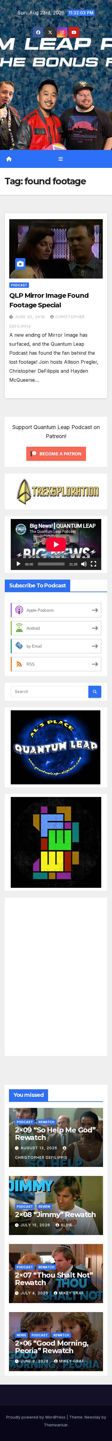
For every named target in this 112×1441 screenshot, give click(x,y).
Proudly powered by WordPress (36, 1417)
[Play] (19, 564)
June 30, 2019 (30, 317)
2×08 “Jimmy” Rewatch (55, 1214)
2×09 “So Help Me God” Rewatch (55, 1134)
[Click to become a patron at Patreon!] (56, 453)
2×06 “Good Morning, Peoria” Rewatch (51, 1347)
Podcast (19, 285)
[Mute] (84, 564)
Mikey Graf (71, 1293)
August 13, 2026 (40, 1148)
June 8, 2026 (35, 1361)
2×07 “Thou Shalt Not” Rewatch (54, 1279)
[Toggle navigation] (60, 158)
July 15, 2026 (36, 1225)
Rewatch (46, 1122)
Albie (66, 1225)
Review (44, 1206)
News (21, 1335)
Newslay (92, 1417)
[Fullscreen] (93, 564)
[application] (56, 544)
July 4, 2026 (35, 1293)
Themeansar (55, 1424)
